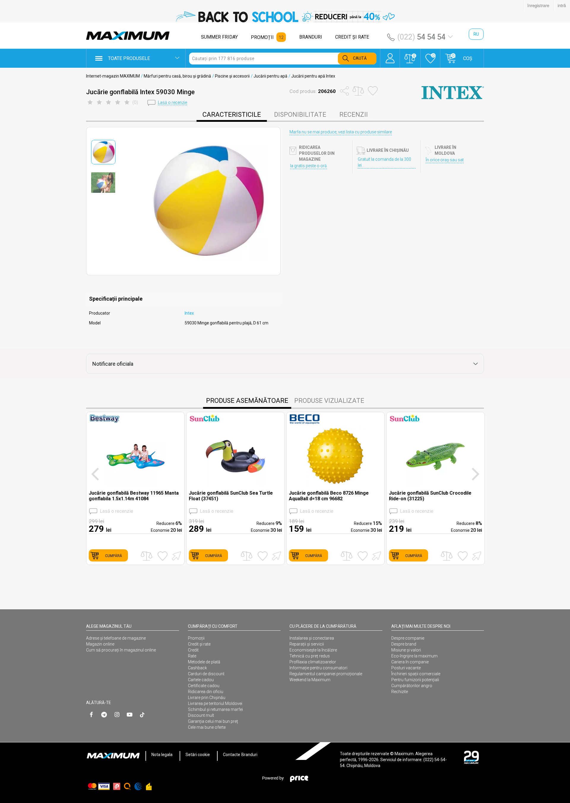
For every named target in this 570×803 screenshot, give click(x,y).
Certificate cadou (203, 685)
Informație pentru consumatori (318, 667)
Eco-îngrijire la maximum (414, 656)
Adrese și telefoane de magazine (116, 638)
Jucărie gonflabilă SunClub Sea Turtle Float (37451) (231, 495)
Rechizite (399, 691)
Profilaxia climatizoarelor (312, 662)
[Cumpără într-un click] (175, 555)
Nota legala (161, 754)
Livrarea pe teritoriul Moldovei (215, 703)
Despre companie (407, 638)
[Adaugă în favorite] (162, 556)
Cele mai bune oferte (207, 727)
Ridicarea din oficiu (205, 691)
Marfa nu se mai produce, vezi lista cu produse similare (340, 132)
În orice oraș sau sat (445, 159)
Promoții (196, 638)
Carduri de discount (206, 673)
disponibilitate (300, 114)
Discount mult (201, 715)
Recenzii (353, 114)
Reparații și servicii (306, 644)
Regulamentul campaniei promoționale (325, 673)
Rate (192, 656)
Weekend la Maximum (309, 679)
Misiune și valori (406, 650)
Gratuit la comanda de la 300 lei (384, 162)
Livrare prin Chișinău (206, 697)
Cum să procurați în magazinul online (121, 650)
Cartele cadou (201, 679)
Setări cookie (198, 754)
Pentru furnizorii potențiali (415, 679)
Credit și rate (199, 644)
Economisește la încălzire (313, 650)
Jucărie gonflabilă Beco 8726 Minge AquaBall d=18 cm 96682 (329, 495)
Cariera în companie (410, 662)
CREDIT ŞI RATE (352, 37)
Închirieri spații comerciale (415, 673)
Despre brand (403, 644)
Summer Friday (219, 37)
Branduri (249, 754)
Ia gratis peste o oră (308, 165)
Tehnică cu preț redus (309, 656)
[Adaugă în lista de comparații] (146, 556)
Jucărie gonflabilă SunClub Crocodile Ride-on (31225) (430, 495)
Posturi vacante (406, 667)
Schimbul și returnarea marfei (215, 709)
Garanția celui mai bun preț (213, 721)
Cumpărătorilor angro (411, 685)
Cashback (197, 667)
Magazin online (100, 644)
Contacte (231, 754)
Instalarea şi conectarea (311, 638)
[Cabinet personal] (390, 55)
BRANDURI (310, 37)
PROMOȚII (262, 37)
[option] (285, 17)
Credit (193, 650)
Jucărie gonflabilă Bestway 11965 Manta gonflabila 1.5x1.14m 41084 (134, 495)
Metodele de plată (204, 662)
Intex (189, 313)
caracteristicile (231, 114)
